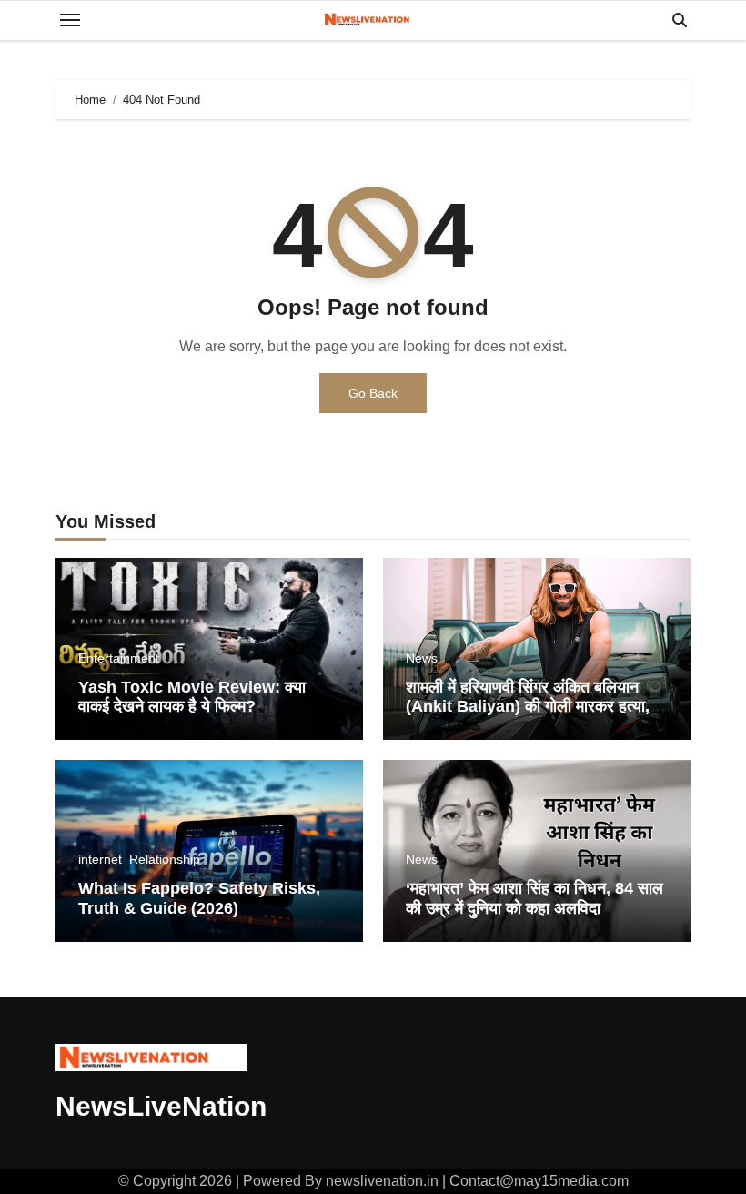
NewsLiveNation (161, 1106)
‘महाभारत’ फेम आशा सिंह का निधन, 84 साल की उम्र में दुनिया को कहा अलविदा (534, 898)
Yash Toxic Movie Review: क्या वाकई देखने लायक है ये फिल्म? (192, 697)
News (422, 658)
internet (100, 859)
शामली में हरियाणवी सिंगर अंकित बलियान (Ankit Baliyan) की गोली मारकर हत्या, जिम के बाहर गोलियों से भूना (528, 706)
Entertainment (118, 658)
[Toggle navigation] (70, 20)
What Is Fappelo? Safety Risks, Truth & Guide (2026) (199, 898)
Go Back (373, 393)
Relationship (164, 859)
